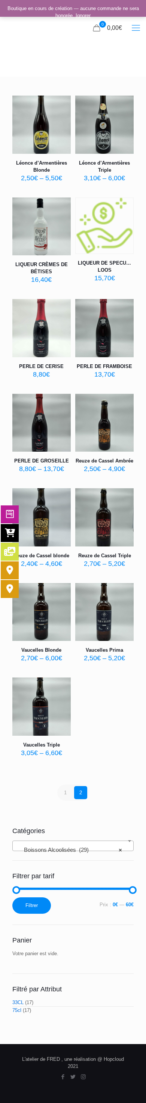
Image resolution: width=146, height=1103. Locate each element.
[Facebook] (63, 1077)
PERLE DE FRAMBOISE (104, 366)
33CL (18, 1002)
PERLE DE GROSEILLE (41, 461)
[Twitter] (73, 1077)
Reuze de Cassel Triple (104, 555)
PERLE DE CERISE (41, 366)
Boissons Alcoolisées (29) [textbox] (70, 850)
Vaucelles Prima (104, 650)
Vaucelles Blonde (41, 650)
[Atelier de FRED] (25, 28)
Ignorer (83, 15)
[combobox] (73, 846)
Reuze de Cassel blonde (41, 555)
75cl (16, 1010)
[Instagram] (83, 1077)
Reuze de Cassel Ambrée (104, 461)
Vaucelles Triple (41, 745)
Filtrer (31, 905)
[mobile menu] (136, 28)
